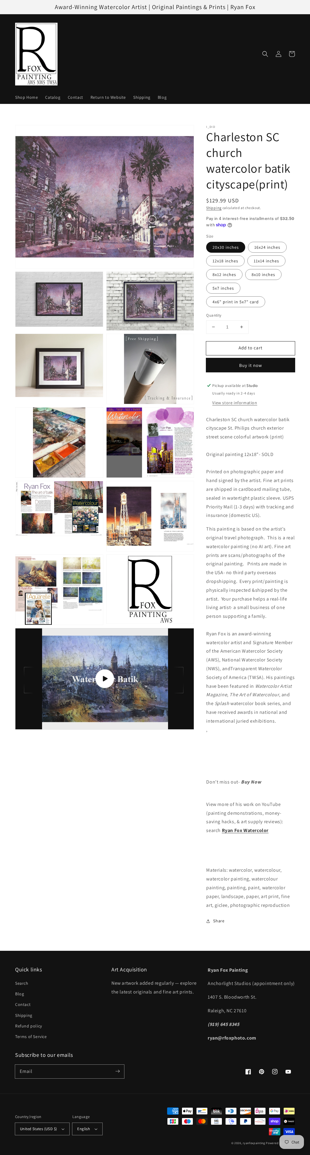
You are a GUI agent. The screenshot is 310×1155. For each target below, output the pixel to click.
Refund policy (28, 1026)
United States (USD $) (38, 1128)
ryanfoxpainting (254, 1143)
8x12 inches (224, 274)
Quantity (213, 315)
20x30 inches (226, 247)
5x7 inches (223, 288)
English (83, 1128)
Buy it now (250, 365)
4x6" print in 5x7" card (236, 302)
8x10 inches (263, 274)
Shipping (214, 207)
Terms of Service (31, 1036)
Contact (23, 1004)
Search (21, 983)
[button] (265, 54)
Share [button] (218, 921)
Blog (19, 994)
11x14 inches (266, 261)
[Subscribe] (117, 1071)
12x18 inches (225, 261)
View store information (234, 402)
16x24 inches (267, 247)
